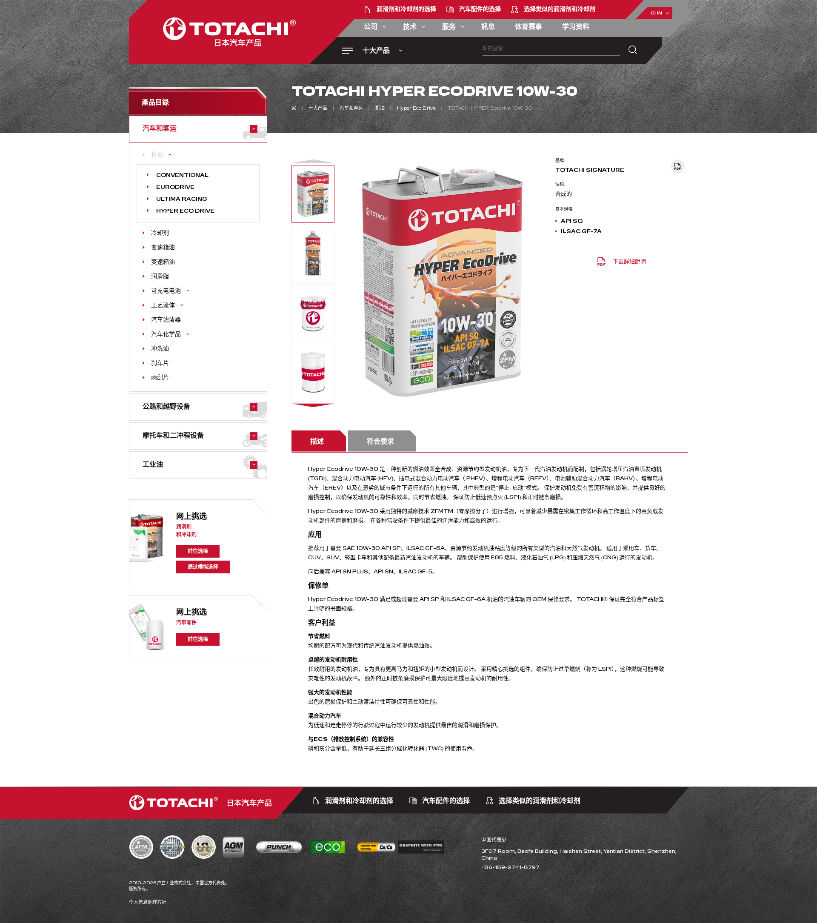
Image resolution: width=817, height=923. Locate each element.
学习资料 (575, 26)
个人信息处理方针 (147, 902)
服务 (449, 26)
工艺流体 (163, 305)
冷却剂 (160, 233)
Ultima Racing (181, 199)
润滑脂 (160, 276)
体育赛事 (528, 26)
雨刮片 (160, 378)
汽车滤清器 (166, 320)
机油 (157, 155)
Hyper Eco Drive (185, 211)
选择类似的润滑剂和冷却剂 (559, 9)
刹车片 (160, 363)
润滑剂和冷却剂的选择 (406, 9)
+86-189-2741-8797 (510, 867)
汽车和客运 (351, 108)
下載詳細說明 (629, 261)
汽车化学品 (166, 334)
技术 (410, 26)
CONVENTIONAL (182, 175)
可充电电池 (166, 291)
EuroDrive (175, 187)
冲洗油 (160, 349)
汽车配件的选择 (480, 9)
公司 (370, 26)
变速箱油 (163, 247)
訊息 (488, 26)
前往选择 (198, 551)
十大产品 (318, 108)
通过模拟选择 (203, 567)
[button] (312, 161)
